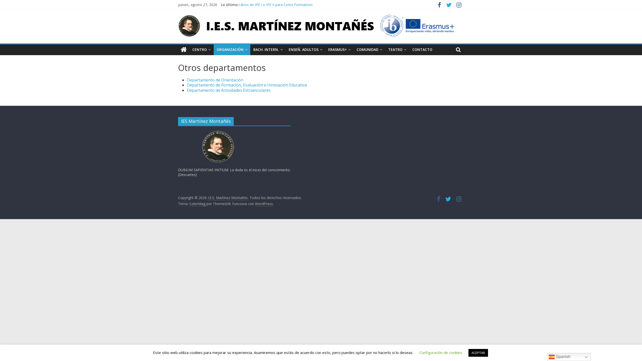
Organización (230, 49)
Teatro (395, 49)
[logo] (218, 132)
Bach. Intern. (266, 49)
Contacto (422, 49)
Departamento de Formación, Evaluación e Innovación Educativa (247, 85)
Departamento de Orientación (215, 80)
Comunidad (367, 49)
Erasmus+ (337, 49)
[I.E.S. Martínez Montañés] (183, 49)
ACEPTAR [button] (478, 352)
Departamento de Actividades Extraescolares (229, 90)
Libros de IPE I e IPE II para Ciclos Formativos (276, 4)
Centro (199, 49)
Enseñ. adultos (303, 49)
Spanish (563, 356)
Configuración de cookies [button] (440, 352)
